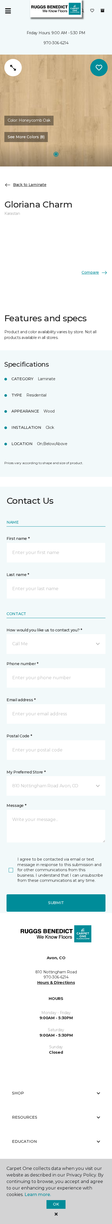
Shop (18, 1093)
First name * (18, 538)
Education (24, 1141)
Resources (24, 1117)
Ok (56, 1204)
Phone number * (22, 664)
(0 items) (102, 10)
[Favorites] (92, 11)
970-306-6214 (56, 42)
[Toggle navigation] (7, 10)
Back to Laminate (29, 184)
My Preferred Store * (26, 772)
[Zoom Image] (13, 67)
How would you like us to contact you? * (44, 630)
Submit (56, 902)
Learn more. (37, 1194)
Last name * (18, 575)
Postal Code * (19, 736)
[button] (82, 11)
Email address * (21, 700)
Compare (90, 272)
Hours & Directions (56, 982)
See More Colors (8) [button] (26, 136)
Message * (16, 805)
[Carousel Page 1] (56, 154)
